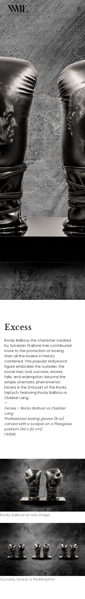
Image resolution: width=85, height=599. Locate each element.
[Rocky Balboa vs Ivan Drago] (42, 485)
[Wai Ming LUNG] (17, 8)
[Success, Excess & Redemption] (42, 549)
